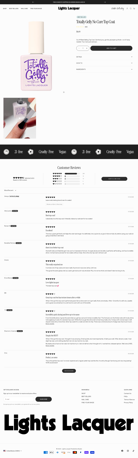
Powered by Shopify (76, 449)
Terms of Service (129, 399)
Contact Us (127, 393)
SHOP (83, 393)
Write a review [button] (114, 179)
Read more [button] (50, 324)
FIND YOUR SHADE (88, 402)
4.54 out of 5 (29, 178)
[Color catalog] (117, 8)
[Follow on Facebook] (122, 451)
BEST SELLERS (13, 8)
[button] (57, 174)
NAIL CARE (85, 399)
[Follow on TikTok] (133, 451)
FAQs (125, 396)
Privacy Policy (128, 402)
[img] (50, 197)
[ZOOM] (64, 92)
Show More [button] (69, 371)
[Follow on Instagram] (128, 451)
